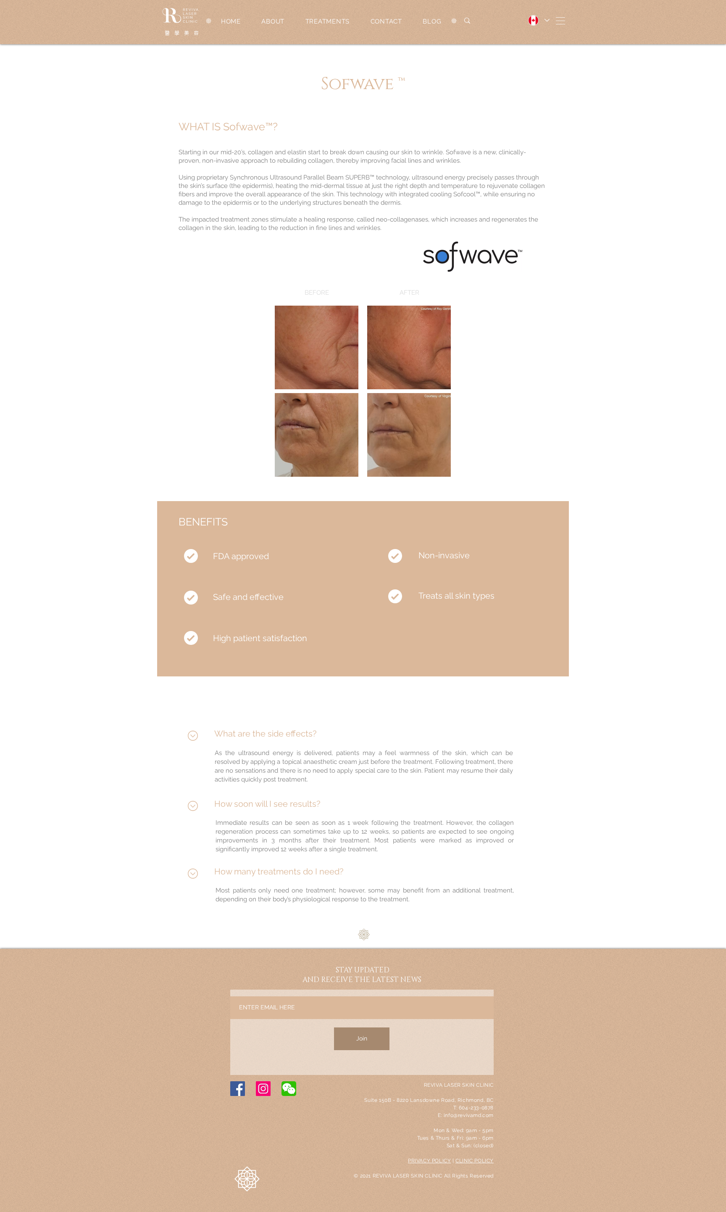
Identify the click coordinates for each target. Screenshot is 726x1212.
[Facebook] (237, 1088)
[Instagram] (263, 1088)
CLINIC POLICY (474, 1161)
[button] (560, 20)
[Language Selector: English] (538, 20)
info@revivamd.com (469, 1115)
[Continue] (193, 735)
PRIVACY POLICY (429, 1161)
